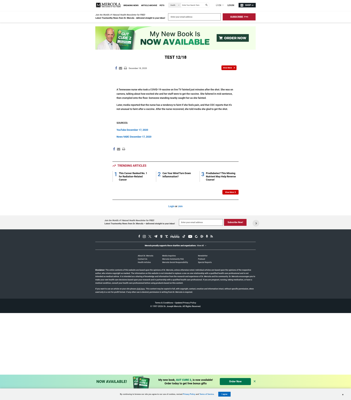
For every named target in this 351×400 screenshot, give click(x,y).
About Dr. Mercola (145, 256)
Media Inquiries (169, 256)
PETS (162, 5)
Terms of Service (206, 394)
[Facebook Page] (113, 155)
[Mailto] (118, 155)
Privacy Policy (189, 394)
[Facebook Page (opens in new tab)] (139, 237)
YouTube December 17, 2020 (132, 129)
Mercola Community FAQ (173, 259)
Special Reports (205, 262)
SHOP (249, 5)
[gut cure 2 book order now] (175, 48)
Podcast (201, 259)
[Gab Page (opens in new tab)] (161, 237)
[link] (116, 68)
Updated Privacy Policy (185, 303)
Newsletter (203, 256)
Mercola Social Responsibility (175, 262)
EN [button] (219, 5)
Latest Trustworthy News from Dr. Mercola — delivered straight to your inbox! (139, 223)
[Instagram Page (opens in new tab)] (144, 237)
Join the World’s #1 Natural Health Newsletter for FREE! (120, 15)
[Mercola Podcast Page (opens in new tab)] (207, 237)
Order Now (235, 381)
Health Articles (144, 262)
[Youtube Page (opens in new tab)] (190, 237)
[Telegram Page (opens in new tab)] (156, 237)
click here (140, 289)
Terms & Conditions (164, 303)
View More (230, 192)
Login (171, 206)
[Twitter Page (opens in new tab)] (149, 237)
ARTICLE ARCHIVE (149, 5)
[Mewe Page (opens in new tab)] (175, 237)
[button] (239, 16)
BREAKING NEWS (131, 5)
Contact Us (142, 259)
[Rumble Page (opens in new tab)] (201, 237)
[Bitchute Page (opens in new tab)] (196, 237)
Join (180, 206)
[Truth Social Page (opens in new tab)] (166, 237)
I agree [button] (224, 394)
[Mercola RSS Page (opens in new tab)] (211, 237)
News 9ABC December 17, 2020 (134, 136)
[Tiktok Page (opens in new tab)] (184, 237)
